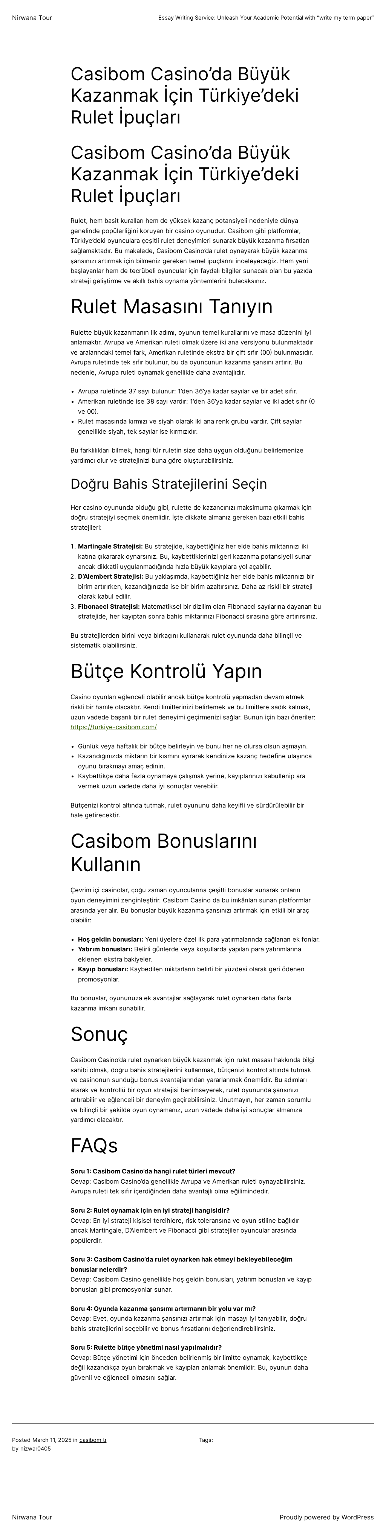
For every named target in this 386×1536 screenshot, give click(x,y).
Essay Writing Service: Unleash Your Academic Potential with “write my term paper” (266, 17)
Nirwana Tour (32, 17)
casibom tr (93, 1440)
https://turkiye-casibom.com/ (113, 727)
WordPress (358, 1517)
